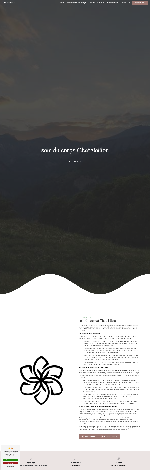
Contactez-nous (110, 436)
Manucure (101, 3)
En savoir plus (90, 436)
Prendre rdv (139, 3)
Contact (123, 3)
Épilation (92, 3)
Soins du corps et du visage (76, 3)
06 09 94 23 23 (75, 465)
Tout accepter (10, 460)
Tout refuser (10, 463)
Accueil (61, 3)
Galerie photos (112, 3)
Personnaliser (10, 466)
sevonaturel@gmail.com (119, 465)
